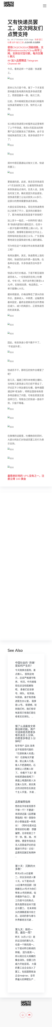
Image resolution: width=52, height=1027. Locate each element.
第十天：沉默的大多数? (25, 867)
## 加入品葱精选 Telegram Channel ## (23, 62)
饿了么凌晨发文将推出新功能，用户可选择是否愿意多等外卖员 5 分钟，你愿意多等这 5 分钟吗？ (25, 734)
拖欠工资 (20, 42)
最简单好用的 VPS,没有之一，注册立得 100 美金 (26, 477)
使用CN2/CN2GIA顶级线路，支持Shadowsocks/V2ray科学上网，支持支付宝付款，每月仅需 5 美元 (25, 52)
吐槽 (9, 42)
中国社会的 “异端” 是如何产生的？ (25, 664)
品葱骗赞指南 (22, 801)
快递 (36, 39)
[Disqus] (26, 534)
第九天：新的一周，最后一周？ (24, 931)
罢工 (41, 39)
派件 (14, 42)
